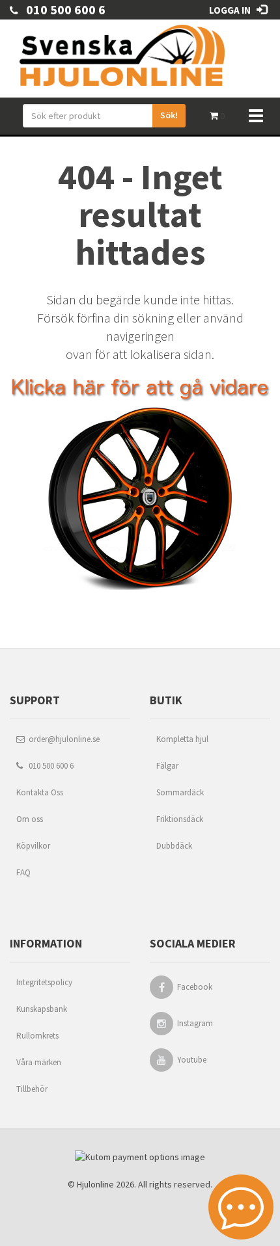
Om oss (29, 819)
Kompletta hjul (182, 739)
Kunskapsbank (41, 1008)
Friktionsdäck (179, 819)
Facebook (194, 986)
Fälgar (167, 765)
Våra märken (38, 1062)
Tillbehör (32, 1088)
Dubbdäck (174, 845)
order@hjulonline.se (62, 739)
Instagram (195, 1023)
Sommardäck (180, 792)
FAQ (23, 872)
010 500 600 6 (61, 9)
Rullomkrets (37, 1035)
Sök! (169, 115)
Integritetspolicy (44, 982)
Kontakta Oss (39, 792)
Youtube (191, 1059)
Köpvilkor (33, 845)
